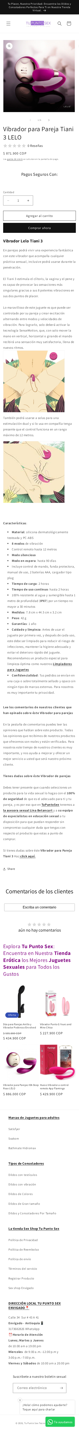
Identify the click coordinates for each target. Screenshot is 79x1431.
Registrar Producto (21, 1278)
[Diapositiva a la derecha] (49, 120)
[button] (8, 23)
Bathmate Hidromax (22, 1148)
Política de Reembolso (23, 1249)
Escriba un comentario (39, 907)
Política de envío (19, 1259)
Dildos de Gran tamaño (24, 1204)
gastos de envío (15, 159)
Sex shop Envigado (21, 1288)
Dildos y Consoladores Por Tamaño (32, 1213)
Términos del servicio (22, 1269)
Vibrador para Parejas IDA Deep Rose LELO (21, 1086)
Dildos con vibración (22, 1184)
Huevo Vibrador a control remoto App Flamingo (54, 1086)
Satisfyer (14, 1129)
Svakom (13, 1138)
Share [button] (11, 869)
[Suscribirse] (61, 1388)
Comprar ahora (39, 228)
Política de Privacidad (23, 1240)
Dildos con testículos (22, 1175)
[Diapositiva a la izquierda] (30, 120)
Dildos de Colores (20, 1194)
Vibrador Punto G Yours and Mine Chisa (56, 1026)
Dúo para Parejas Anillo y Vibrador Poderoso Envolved (19, 1026)
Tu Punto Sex (31, 1423)
